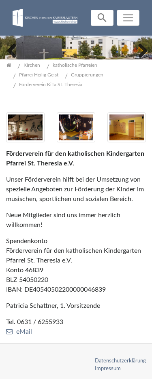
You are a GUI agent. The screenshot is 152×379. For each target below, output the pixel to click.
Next (140, 49)
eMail (24, 331)
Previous (12, 49)
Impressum (108, 368)
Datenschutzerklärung (120, 360)
